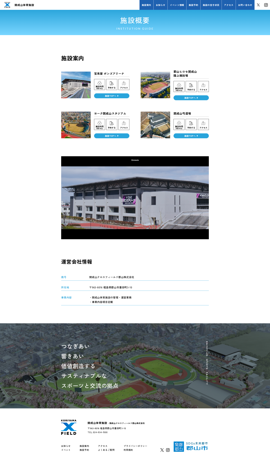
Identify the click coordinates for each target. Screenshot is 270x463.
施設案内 (84, 446)
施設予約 (84, 449)
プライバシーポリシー (135, 446)
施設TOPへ (110, 95)
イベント (66, 449)
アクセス (102, 446)
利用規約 (128, 449)
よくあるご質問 (106, 449)
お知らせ (66, 446)
